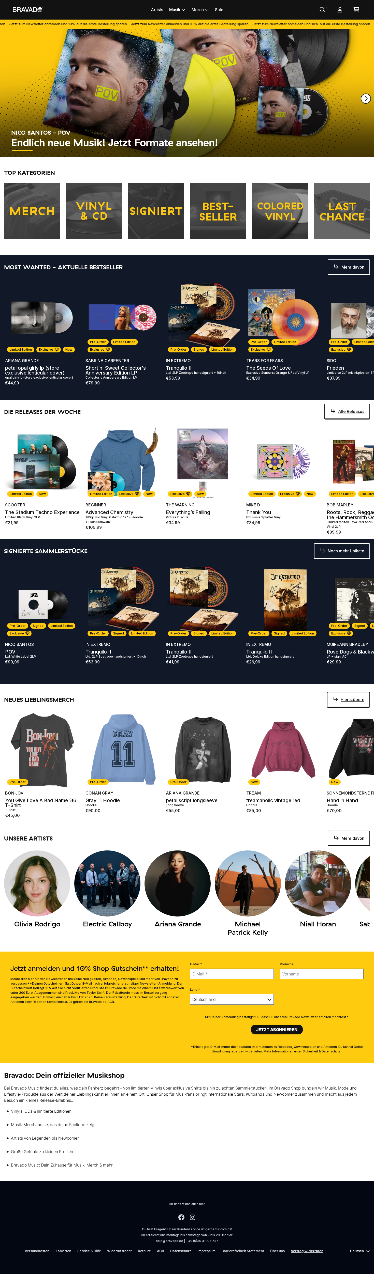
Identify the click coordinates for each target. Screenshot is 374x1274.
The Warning (180, 504)
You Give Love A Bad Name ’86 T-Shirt (40, 803)
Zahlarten (63, 1251)
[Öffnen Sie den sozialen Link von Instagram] (192, 1217)
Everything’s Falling (188, 512)
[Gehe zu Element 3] (68, 150)
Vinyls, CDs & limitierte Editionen (41, 1111)
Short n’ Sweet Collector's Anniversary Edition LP (115, 370)
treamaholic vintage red (273, 800)
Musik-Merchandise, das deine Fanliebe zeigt (53, 1124)
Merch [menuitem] (198, 9)
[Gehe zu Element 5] (114, 150)
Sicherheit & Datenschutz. (322, 1051)
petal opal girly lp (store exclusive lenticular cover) (35, 370)
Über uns (277, 1251)
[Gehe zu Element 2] (45, 150)
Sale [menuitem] (219, 9)
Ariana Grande (22, 360)
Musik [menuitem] (174, 9)
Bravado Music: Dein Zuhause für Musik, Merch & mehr (62, 1165)
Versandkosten (37, 1251)
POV (10, 651)
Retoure (144, 1251)
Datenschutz (180, 1251)
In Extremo (178, 360)
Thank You (258, 512)
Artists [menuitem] (157, 9)
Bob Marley (340, 504)
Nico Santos (19, 644)
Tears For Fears (264, 360)
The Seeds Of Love (268, 368)
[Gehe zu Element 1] (22, 150)
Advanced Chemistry (109, 512)
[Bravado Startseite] (27, 9)
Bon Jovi (14, 793)
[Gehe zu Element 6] (137, 150)
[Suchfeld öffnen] (322, 10)
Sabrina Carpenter (107, 360)
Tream (253, 793)
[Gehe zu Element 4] (91, 150)
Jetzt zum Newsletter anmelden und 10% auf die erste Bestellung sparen (143, 24)
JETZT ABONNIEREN (276, 1029)
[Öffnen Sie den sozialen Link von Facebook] (181, 1217)
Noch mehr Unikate (346, 550)
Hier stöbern (352, 699)
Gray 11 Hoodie (102, 800)
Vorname (287, 964)
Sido (331, 360)
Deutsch (357, 1251)
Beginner (95, 504)
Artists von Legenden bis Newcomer (45, 1138)
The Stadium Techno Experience (42, 512)
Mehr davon (352, 267)
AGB (160, 1251)
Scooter (15, 504)
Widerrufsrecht (119, 1251)
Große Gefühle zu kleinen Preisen (42, 1151)
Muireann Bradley (347, 644)
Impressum (206, 1251)
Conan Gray (99, 793)
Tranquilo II (179, 368)
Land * (195, 989)
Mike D (253, 504)
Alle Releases (351, 411)
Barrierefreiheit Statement (243, 1251)
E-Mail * (196, 964)
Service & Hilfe (89, 1251)
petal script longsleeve (192, 800)
